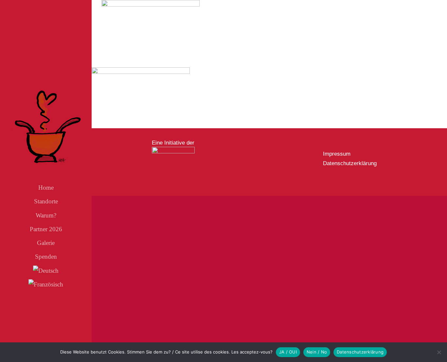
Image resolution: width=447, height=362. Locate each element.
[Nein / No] (439, 352)
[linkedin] (62, 318)
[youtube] (51, 318)
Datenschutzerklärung (350, 163)
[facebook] (29, 318)
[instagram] (40, 318)
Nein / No (317, 351)
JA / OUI (288, 351)
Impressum (336, 154)
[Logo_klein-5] (173, 150)
